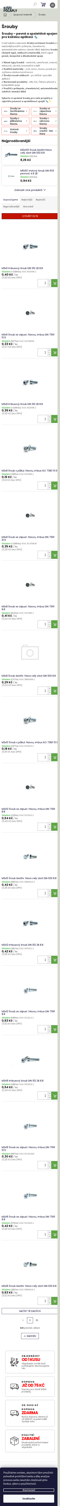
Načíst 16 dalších (30, 1311)
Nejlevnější (27, 199)
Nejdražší (40, 199)
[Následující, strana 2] (30, 1320)
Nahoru (31, 1336)
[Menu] (52, 5)
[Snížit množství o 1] (49, 285)
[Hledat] (35, 4)
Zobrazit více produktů (28, 190)
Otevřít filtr (30, 216)
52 (37, 1320)
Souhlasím (28, 1498)
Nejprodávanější (11, 206)
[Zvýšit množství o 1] (49, 281)
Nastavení (29, 1490)
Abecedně (28, 206)
